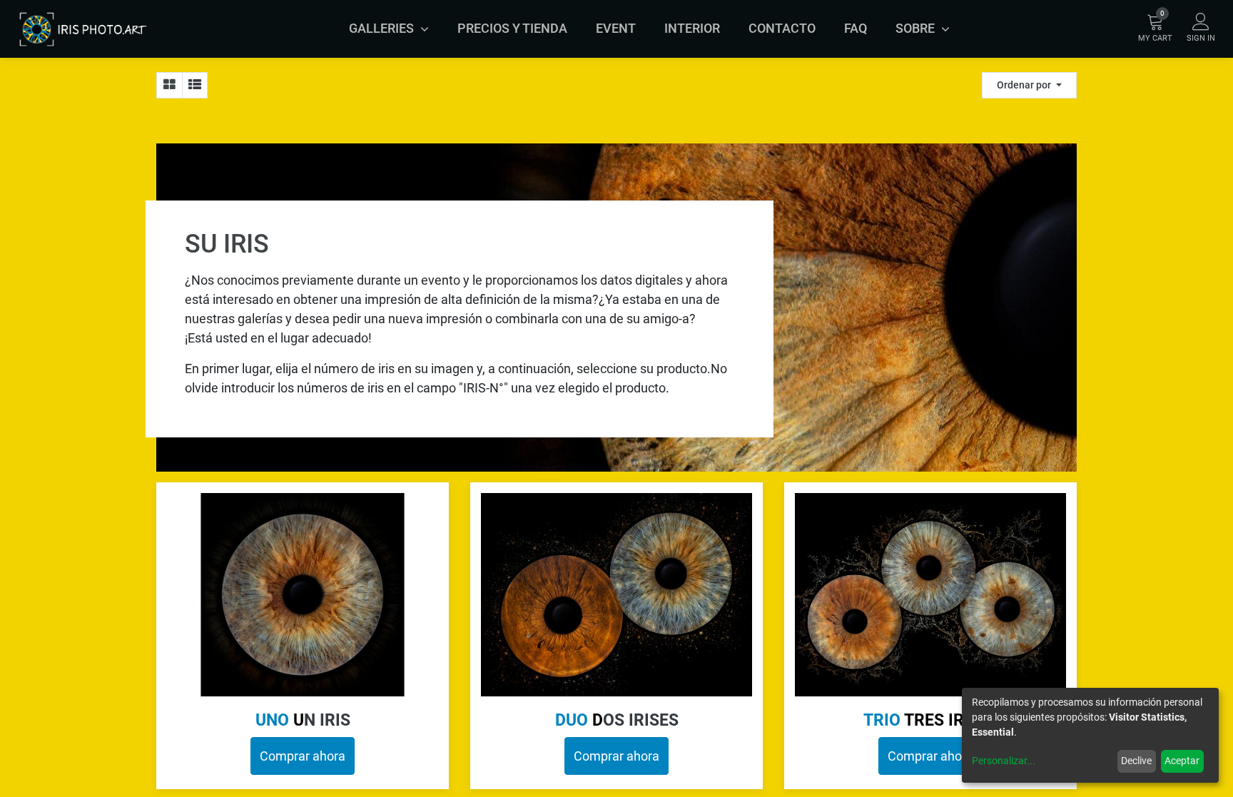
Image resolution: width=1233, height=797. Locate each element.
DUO (579, 720)
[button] (1029, 85)
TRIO (930, 720)
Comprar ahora (302, 755)
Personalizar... (1003, 760)
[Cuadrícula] (169, 85)
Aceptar (1181, 760)
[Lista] (194, 85)
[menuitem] (512, 28)
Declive (1136, 760)
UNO (279, 720)
